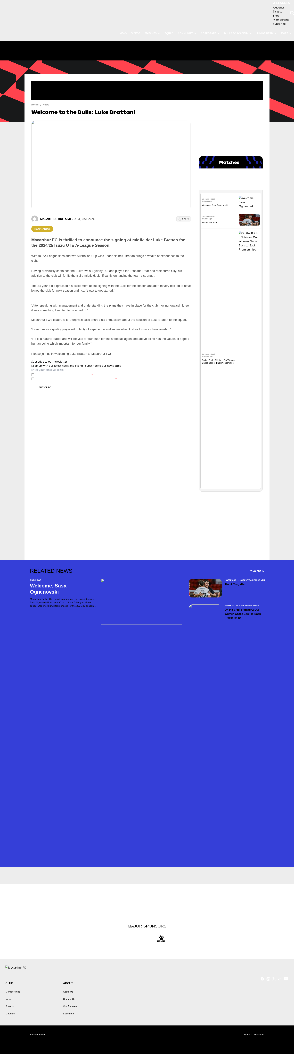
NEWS (123, 33)
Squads (9, 1006)
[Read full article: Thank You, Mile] (249, 220)
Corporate (208, 33)
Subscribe (45, 387)
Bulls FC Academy (236, 33)
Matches (10, 1013)
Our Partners (70, 1006)
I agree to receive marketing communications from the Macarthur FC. (76, 378)
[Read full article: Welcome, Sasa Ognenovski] (249, 202)
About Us (68, 991)
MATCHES (151, 33)
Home (34, 104)
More (284, 33)
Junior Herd (265, 33)
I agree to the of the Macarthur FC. (64, 374)
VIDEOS (135, 33)
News (46, 104)
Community (185, 33)
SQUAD (169, 33)
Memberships (12, 991)
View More (257, 570)
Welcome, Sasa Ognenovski (215, 205)
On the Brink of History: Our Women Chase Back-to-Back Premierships (243, 613)
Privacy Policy (59, 374)
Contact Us (69, 999)
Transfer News (42, 228)
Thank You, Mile (209, 222)
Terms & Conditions (253, 1034)
